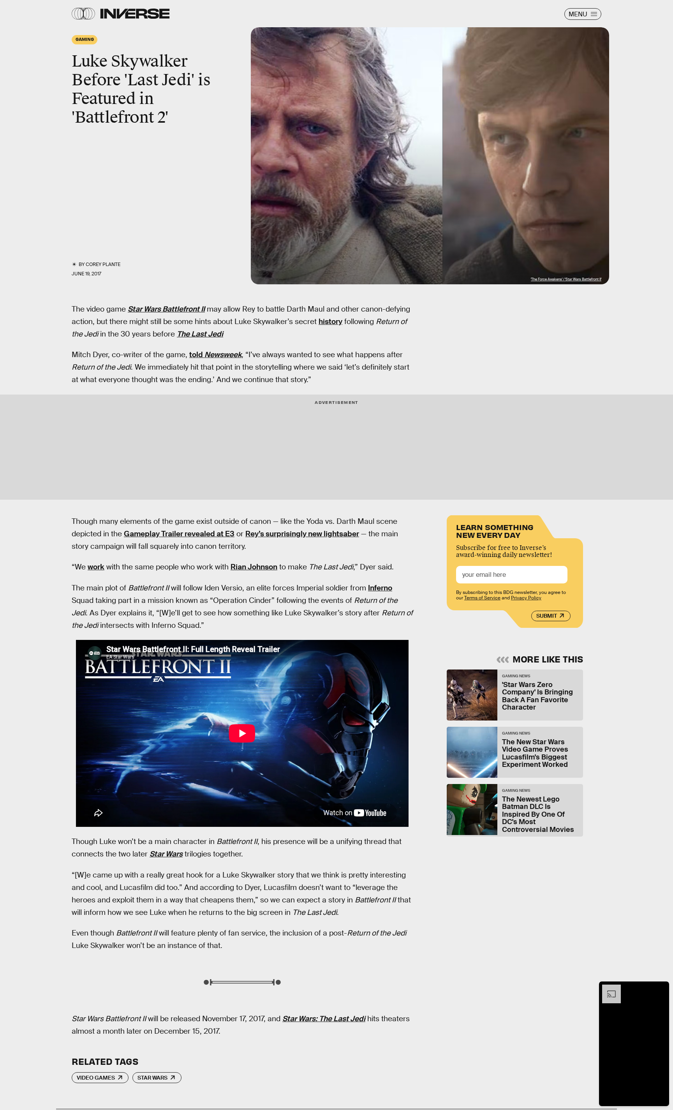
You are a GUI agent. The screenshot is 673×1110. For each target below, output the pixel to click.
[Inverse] (135, 14)
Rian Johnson (254, 567)
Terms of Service (482, 598)
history (330, 321)
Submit (546, 615)
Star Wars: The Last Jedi (323, 1019)
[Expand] (607, 988)
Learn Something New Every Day (495, 530)
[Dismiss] (660, 988)
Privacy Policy (526, 598)
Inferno (380, 588)
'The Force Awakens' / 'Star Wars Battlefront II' (566, 279)
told (215, 354)
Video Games (96, 1077)
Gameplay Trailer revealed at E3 (179, 534)
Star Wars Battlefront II (166, 309)
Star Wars (166, 854)
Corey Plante (103, 264)
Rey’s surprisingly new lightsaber (302, 534)
